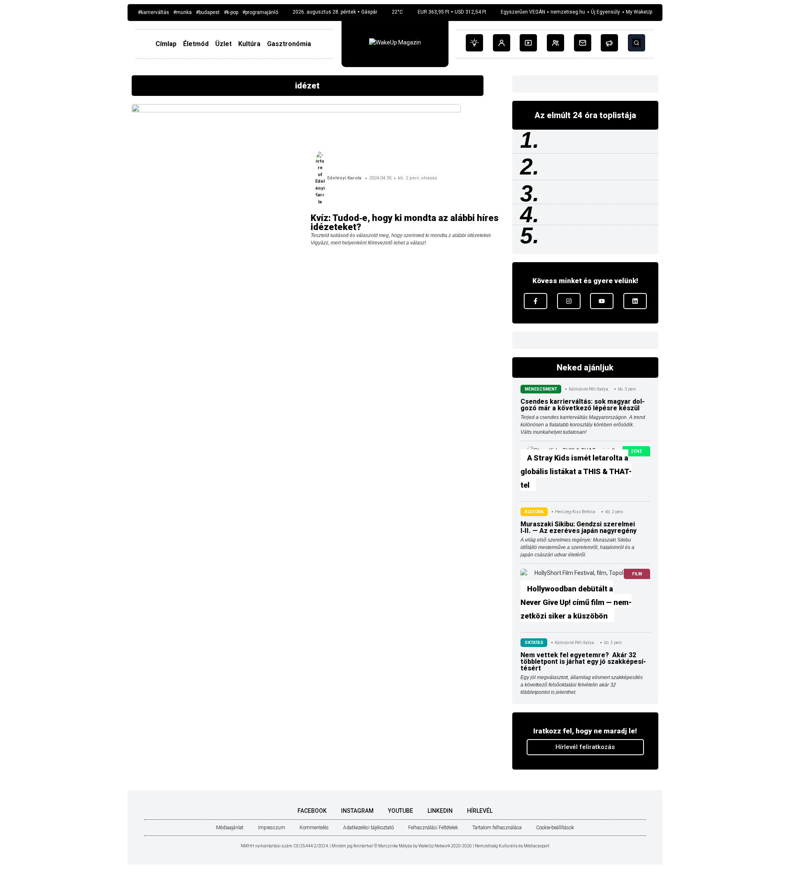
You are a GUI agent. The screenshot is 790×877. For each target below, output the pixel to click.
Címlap (166, 44)
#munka (182, 12)
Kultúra (249, 44)
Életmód (196, 44)
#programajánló (260, 12)
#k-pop (231, 12)
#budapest (208, 12)
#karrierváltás (153, 12)
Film (637, 574)
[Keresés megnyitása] (636, 43)
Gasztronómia (289, 44)
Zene (636, 451)
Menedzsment (541, 389)
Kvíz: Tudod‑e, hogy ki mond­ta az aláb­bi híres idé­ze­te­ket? (405, 222)
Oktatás (534, 642)
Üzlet (223, 44)
